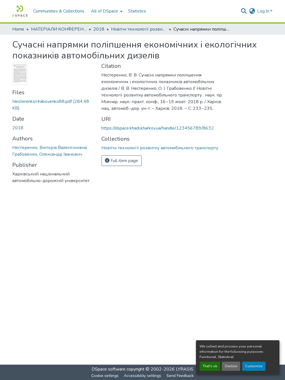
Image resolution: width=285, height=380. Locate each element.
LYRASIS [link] (184, 369)
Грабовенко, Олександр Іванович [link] (47, 154)
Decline (231, 366)
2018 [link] (98, 29)
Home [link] (18, 29)
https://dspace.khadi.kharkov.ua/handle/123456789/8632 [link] (157, 128)
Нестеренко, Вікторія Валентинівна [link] (49, 148)
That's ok (210, 366)
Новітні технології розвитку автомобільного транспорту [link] (139, 29)
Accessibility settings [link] (142, 375)
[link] (53, 104)
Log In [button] (263, 11)
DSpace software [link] (109, 369)
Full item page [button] (123, 161)
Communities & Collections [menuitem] (58, 11)
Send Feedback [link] (180, 375)
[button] (20, 11)
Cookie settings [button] (105, 375)
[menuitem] (106, 11)
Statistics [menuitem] (137, 11)
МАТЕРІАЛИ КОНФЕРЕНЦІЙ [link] (59, 29)
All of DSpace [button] (104, 11)
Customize (253, 366)
